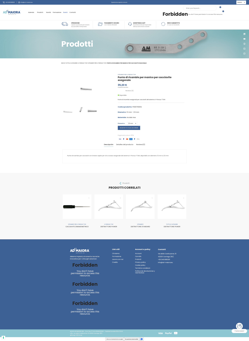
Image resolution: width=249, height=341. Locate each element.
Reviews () (130, 90)
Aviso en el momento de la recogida (114, 339)
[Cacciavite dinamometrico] (77, 207)
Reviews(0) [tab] (140, 144)
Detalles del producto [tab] (124, 144)
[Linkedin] (72, 320)
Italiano (239, 2)
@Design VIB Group (76, 335)
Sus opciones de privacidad (131, 339)
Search (213, 8)
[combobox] (241, 2)
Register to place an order (129, 128)
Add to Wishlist (89, 196)
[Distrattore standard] (140, 207)
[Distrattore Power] (108, 207)
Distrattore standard (140, 226)
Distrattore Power (108, 226)
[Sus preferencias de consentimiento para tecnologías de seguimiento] (3, 337)
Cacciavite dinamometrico (77, 226)
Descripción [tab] (108, 144)
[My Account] (224, 8)
